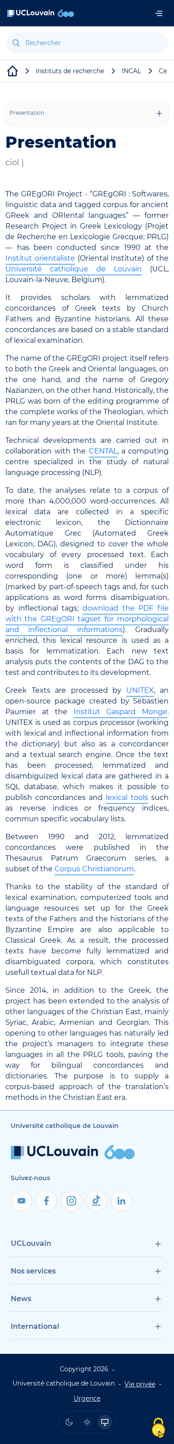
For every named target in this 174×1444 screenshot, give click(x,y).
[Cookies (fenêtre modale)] (158, 1428)
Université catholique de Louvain (73, 269)
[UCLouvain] (12, 71)
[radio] (69, 1422)
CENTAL (103, 451)
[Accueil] (40, 13)
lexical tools (127, 797)
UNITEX (140, 690)
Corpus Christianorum (94, 869)
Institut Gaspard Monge (120, 711)
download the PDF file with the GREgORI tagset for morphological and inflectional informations (87, 619)
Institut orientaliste (40, 258)
